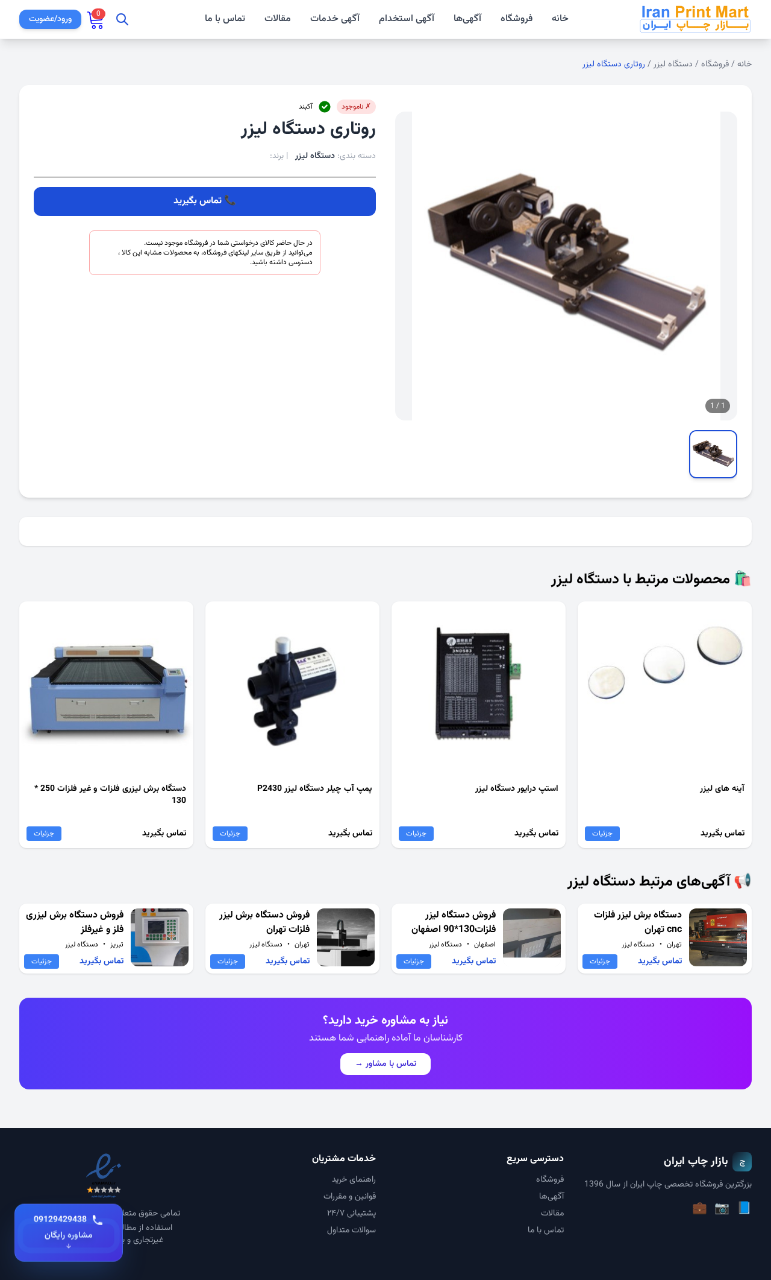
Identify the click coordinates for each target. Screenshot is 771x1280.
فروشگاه (516, 19)
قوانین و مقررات (349, 1196)
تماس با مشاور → (385, 1064)
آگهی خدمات (335, 19)
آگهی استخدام (406, 19)
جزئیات (602, 833)
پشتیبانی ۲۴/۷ (351, 1213)
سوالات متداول (351, 1230)
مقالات (277, 19)
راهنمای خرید (354, 1180)
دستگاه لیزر (673, 64)
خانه (560, 19)
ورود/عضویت (50, 19)
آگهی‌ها (467, 19)
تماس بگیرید (197, 201)
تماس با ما (225, 19)
